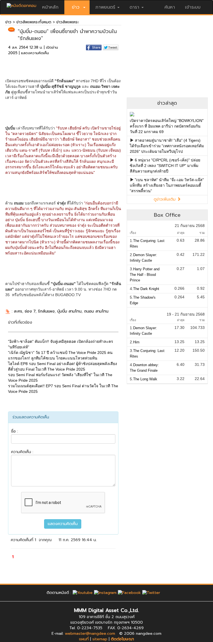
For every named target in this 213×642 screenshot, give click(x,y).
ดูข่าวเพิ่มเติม (165, 199)
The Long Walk (145, 379)
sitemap (99, 639)
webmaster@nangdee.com (90, 633)
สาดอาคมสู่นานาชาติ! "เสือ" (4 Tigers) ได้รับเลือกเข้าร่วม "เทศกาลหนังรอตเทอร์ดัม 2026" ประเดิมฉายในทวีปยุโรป (167, 146)
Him (136, 342)
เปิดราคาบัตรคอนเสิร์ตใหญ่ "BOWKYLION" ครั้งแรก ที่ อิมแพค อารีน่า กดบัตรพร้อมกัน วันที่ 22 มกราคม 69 (167, 126)
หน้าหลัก (50, 7)
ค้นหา (169, 7)
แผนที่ (84, 639)
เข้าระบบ (192, 7)
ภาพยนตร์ (105, 7)
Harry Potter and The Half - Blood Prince (144, 274)
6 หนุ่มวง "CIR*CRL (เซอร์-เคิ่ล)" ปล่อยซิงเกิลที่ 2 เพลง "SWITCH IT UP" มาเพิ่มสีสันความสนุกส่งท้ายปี (165, 165)
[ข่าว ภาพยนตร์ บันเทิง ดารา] (21, 4)
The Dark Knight (146, 289)
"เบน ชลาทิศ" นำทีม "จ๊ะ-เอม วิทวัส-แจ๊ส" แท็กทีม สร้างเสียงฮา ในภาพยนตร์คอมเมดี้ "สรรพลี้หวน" (167, 185)
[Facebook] (129, 593)
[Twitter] (151, 593)
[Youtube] (83, 593)
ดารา (134, 7)
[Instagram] (105, 593)
